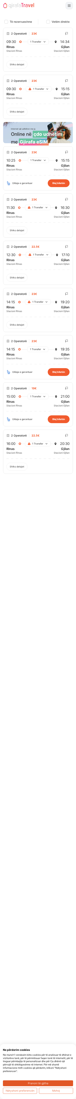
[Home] (18, 5)
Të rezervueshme (21, 21)
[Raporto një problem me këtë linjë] (67, 34)
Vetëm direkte (61, 21)
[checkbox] (6, 22)
